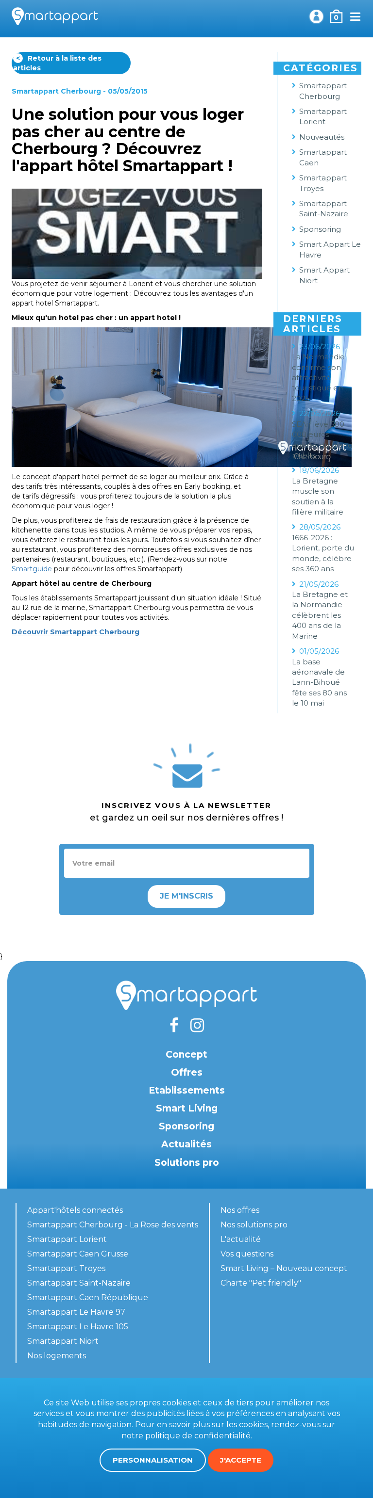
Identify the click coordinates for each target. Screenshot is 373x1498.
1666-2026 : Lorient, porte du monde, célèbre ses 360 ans (323, 553)
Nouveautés (321, 137)
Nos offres (239, 1210)
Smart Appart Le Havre (330, 249)
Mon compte (316, 16)
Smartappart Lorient (323, 116)
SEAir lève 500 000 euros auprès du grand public (322, 439)
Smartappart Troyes (323, 183)
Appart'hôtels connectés (75, 1210)
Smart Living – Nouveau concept (283, 1268)
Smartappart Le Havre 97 (76, 1312)
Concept (186, 1054)
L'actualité (240, 1239)
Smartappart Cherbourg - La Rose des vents (112, 1224)
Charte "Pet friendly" (260, 1283)
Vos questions (246, 1253)
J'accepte (240, 1460)
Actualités (186, 1144)
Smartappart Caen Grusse (77, 1253)
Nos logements (56, 1355)
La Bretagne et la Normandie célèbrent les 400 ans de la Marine (320, 615)
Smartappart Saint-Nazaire (323, 208)
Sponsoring (320, 229)
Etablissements (187, 1090)
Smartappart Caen (323, 157)
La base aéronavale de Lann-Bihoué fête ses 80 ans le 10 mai (319, 682)
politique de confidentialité (198, 1435)
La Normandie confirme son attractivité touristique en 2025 (318, 377)
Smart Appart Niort (324, 275)
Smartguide (32, 568)
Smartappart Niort (63, 1341)
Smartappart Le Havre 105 (77, 1326)
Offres (187, 1072)
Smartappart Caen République (87, 1297)
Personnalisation (153, 1460)
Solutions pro (186, 1162)
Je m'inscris (186, 896)
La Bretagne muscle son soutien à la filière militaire (317, 496)
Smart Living (187, 1108)
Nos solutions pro (254, 1224)
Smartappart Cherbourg (56, 91)
